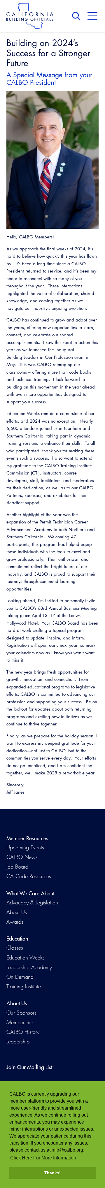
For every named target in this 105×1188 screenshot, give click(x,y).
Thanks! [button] (52, 1173)
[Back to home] (29, 16)
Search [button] (77, 16)
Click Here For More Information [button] (43, 1157)
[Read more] (52, 160)
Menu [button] (92, 16)
